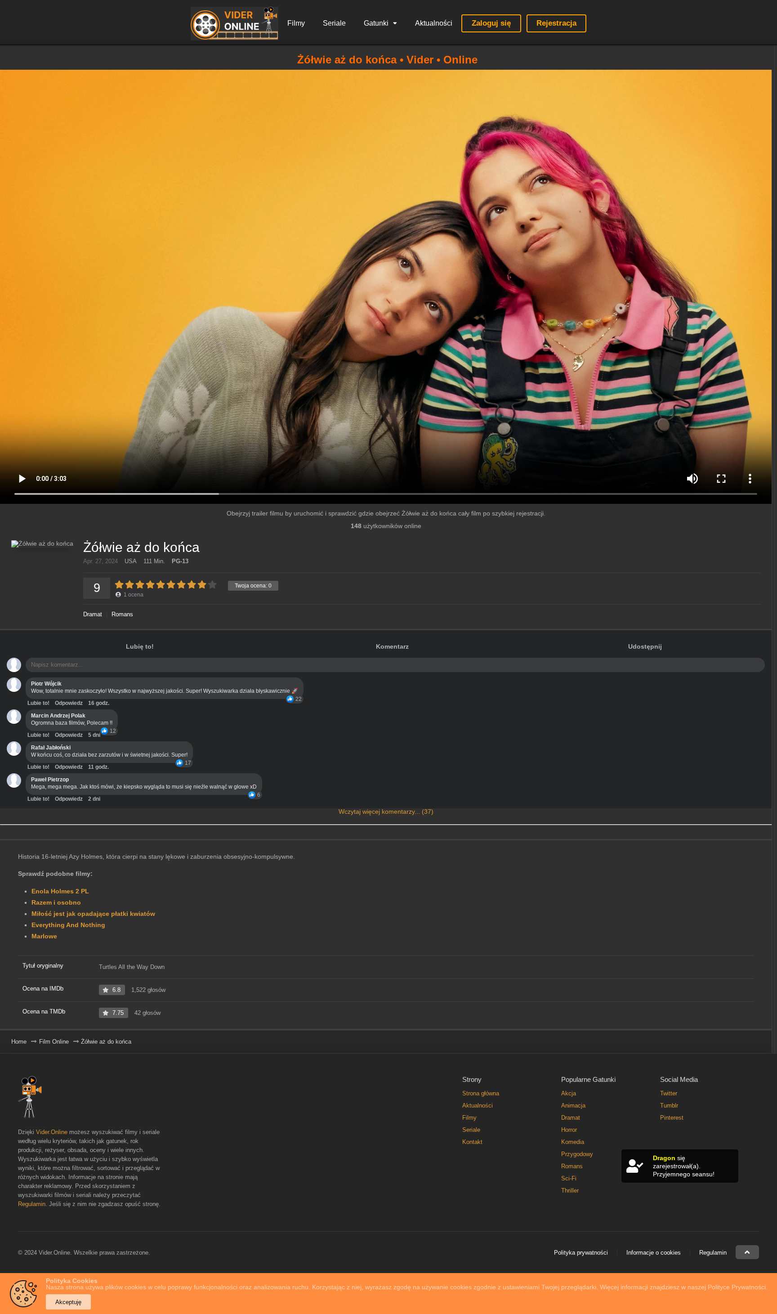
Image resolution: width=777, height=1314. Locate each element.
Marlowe (44, 936)
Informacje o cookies (653, 1252)
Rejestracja (556, 23)
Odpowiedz (69, 703)
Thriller (570, 1190)
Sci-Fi (568, 1178)
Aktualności (433, 23)
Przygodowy (577, 1154)
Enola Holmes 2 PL (60, 891)
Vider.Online (51, 1132)
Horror (569, 1129)
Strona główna (480, 1093)
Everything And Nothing (68, 924)
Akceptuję (68, 1302)
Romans (122, 614)
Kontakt (472, 1142)
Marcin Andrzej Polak (58, 715)
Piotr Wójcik (46, 683)
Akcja (568, 1093)
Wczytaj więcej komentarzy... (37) (386, 811)
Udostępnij (645, 646)
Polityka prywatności (581, 1252)
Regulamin (31, 1204)
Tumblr (669, 1105)
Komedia (572, 1142)
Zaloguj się (491, 23)
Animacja (573, 1105)
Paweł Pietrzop (50, 779)
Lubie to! (38, 703)
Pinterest (671, 1117)
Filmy (296, 23)
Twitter (668, 1093)
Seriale (334, 23)
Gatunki (376, 23)
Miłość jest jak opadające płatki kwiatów (93, 913)
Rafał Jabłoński (51, 747)
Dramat (92, 614)
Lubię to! (140, 646)
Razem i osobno (56, 902)
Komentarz (392, 646)
